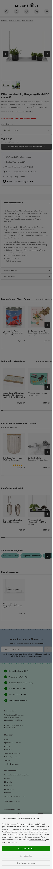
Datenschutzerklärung (37, 839)
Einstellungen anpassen (26, 863)
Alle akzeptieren (26, 849)
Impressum (13, 842)
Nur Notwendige (26, 856)
